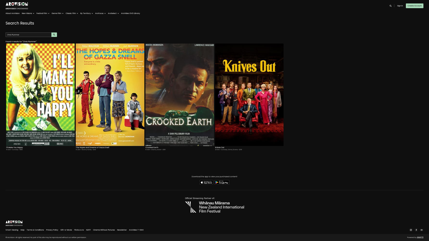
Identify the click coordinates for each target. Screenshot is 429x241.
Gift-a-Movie (66, 230)
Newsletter (122, 230)
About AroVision (13, 13)
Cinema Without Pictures (104, 230)
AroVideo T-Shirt (136, 230)
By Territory (85, 13)
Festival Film (41, 13)
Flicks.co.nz (79, 230)
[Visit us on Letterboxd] (421, 230)
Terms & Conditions (35, 230)
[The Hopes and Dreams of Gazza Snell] (110, 95)
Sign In (400, 5)
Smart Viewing (12, 230)
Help (22, 230)
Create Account (415, 5)
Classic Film (71, 13)
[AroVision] (14, 223)
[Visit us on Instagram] (411, 230)
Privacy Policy (52, 230)
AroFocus (99, 13)
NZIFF (88, 230)
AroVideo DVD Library (130, 13)
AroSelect (112, 13)
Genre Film (56, 13)
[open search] (391, 5)
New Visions (27, 13)
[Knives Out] (249, 95)
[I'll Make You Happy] (40, 95)
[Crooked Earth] (179, 95)
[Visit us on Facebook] (416, 230)
